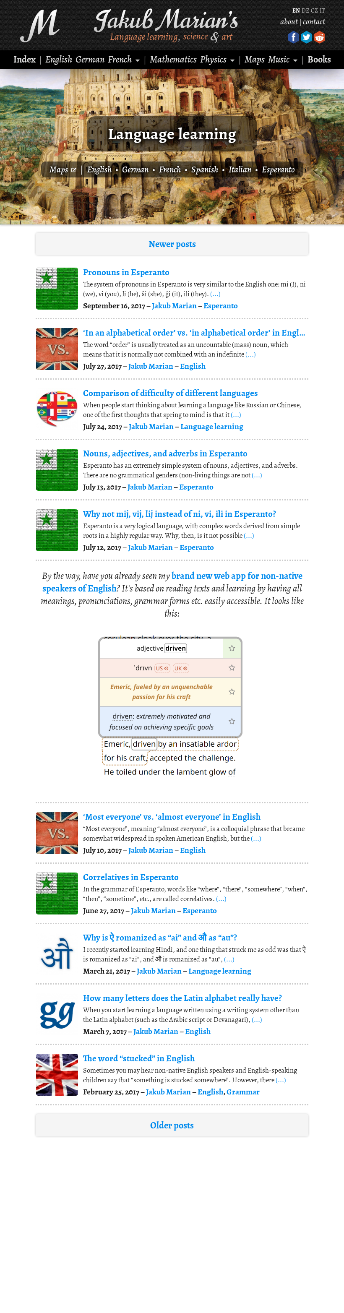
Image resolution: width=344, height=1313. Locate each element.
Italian (240, 169)
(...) (215, 294)
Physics (213, 59)
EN (296, 11)
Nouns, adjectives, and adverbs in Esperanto (165, 453)
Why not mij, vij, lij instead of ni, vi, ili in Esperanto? (179, 513)
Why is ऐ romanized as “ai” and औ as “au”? (160, 937)
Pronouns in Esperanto (126, 272)
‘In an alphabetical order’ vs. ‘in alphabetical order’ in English (195, 332)
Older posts (172, 1125)
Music (278, 59)
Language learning (143, 36)
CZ (314, 11)
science (195, 36)
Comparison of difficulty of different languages (170, 393)
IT (322, 11)
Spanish (204, 169)
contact (314, 21)
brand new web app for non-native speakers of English (172, 582)
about (289, 21)
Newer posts (172, 243)
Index (24, 59)
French (120, 59)
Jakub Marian (174, 305)
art (227, 36)
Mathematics (173, 59)
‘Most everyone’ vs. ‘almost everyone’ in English (172, 816)
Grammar (243, 1091)
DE (305, 11)
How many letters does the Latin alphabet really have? (182, 998)
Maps (255, 59)
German (90, 59)
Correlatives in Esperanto (131, 877)
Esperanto (278, 169)
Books (319, 59)
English (58, 59)
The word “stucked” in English (139, 1058)
